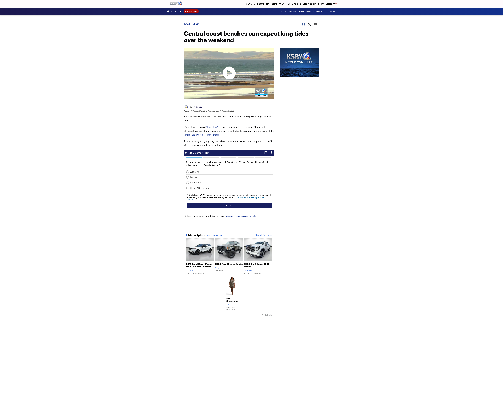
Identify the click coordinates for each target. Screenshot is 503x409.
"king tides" (212, 126)
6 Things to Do (319, 11)
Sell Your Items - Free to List (218, 235)
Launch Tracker (304, 11)
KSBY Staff (198, 107)
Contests (331, 11)
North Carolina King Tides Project (201, 134)
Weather (284, 4)
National (271, 4)
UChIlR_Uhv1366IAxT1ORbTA (180, 11)
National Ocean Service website (240, 215)
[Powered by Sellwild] (268, 315)
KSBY (176, 11)
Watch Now (328, 4)
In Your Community (288, 11)
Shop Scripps (311, 4)
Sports (296, 4)
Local (260, 4)
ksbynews (168, 11)
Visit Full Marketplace (263, 235)
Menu (249, 4)
